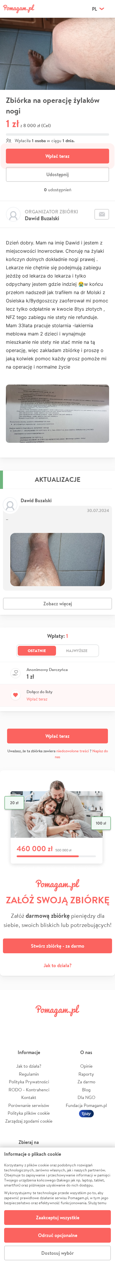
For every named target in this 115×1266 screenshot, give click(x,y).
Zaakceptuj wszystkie (57, 1217)
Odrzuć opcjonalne (57, 1235)
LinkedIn (67, 1024)
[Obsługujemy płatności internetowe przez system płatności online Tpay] (86, 1113)
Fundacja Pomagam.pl (86, 1105)
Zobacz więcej (57, 603)
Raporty (86, 1074)
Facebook (11, 1024)
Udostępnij (57, 174)
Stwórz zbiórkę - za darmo (57, 946)
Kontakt (28, 1097)
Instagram (48, 1024)
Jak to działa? (58, 965)
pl (94, 9)
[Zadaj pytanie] (101, 214)
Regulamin (29, 1074)
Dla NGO (86, 1097)
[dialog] (57, 1206)
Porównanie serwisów (28, 1105)
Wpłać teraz (57, 156)
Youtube (104, 1024)
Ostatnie (37, 650)
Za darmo (86, 1082)
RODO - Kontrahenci (29, 1089)
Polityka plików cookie (29, 1113)
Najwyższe (77, 650)
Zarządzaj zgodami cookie (28, 1121)
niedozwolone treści (72, 750)
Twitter (30, 1024)
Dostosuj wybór (57, 1253)
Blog (86, 1089)
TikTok (85, 1024)
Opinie (86, 1066)
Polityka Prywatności (29, 1082)
